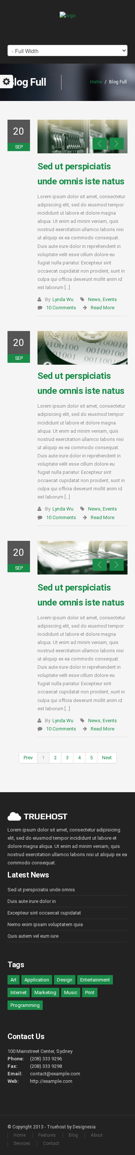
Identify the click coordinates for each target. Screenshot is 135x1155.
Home (96, 82)
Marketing (45, 992)
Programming (25, 1005)
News (94, 299)
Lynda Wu (63, 299)
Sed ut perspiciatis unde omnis (41, 889)
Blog (73, 1135)
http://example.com (51, 1081)
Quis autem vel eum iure (33, 936)
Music (70, 992)
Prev (28, 757)
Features (47, 1135)
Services (22, 1143)
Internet (18, 992)
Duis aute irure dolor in (32, 901)
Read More (102, 307)
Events (110, 299)
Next (117, 144)
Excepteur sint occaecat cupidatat (44, 913)
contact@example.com (55, 1073)
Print (89, 992)
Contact (51, 1143)
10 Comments (61, 307)
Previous (100, 144)
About (97, 1135)
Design (64, 980)
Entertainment (95, 980)
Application (36, 980)
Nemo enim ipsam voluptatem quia (45, 924)
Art (13, 980)
